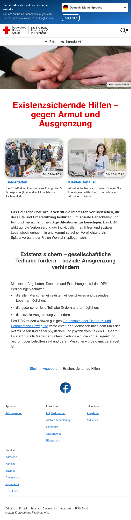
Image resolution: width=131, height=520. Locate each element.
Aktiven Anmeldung (58, 420)
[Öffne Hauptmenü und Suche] (124, 30)
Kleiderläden (16, 181)
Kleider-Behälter (82, 181)
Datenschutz (13, 477)
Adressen (11, 457)
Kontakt (10, 464)
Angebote (93, 413)
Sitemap (10, 470)
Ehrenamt (52, 427)
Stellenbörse (54, 434)
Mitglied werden (56, 413)
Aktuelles (92, 420)
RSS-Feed (11, 491)
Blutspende (53, 440)
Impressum (12, 484)
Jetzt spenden (13, 413)
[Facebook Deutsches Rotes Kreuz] (65, 387)
